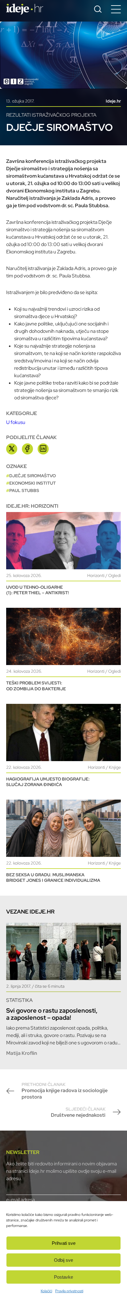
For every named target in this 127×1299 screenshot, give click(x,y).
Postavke (63, 1277)
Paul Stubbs (24, 490)
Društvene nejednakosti (78, 1112)
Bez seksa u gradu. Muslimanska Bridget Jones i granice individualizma (53, 877)
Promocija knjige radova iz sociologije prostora (65, 1091)
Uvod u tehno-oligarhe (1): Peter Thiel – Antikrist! (37, 589)
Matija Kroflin (21, 1053)
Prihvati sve (64, 1243)
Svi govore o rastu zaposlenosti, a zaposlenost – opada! (51, 1014)
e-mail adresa (20, 1199)
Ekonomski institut (32, 483)
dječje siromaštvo (32, 475)
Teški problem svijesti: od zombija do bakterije (36, 685)
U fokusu (15, 422)
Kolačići (46, 1291)
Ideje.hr (113, 101)
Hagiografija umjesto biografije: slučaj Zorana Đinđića (48, 781)
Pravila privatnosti (69, 1291)
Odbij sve (63, 1260)
